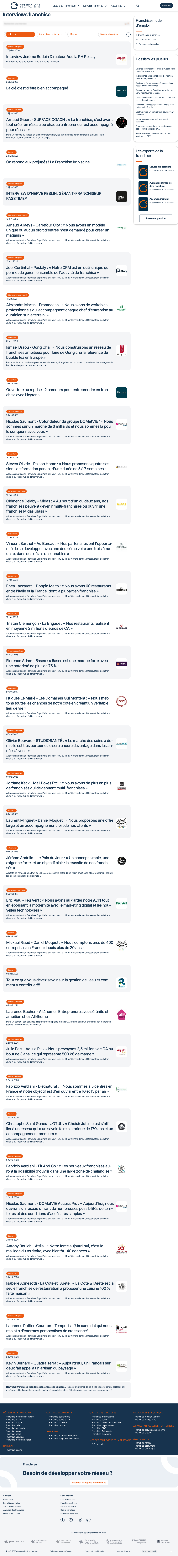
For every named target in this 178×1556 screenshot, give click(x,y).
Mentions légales (123, 1551)
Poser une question (155, 218)
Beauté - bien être (109, 34)
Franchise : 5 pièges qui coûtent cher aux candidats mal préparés (155, 105)
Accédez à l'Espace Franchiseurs (89, 1482)
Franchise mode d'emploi (149, 22)
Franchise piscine (14, 1450)
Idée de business (67, 1499)
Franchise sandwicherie (17, 1428)
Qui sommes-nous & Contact (61, 1551)
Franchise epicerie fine (60, 1419)
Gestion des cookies (149, 1551)
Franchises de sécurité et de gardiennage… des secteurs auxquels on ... (154, 127)
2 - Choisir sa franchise (146, 39)
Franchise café (13, 1425)
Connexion (166, 5)
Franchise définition (11, 1503)
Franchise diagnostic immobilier (64, 1438)
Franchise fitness (143, 1442)
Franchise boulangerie (59, 1416)
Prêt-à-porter (98, 1444)
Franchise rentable (68, 1503)
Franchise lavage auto (145, 1419)
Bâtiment (74, 34)
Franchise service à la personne (150, 1429)
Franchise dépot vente (103, 1425)
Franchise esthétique (145, 1448)
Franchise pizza (13, 1419)
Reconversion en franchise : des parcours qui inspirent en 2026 (155, 134)
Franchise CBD (99, 1428)
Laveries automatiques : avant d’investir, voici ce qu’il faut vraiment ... (155, 70)
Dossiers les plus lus (152, 59)
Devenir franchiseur (11, 1513)
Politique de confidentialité (94, 1551)
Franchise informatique (103, 1416)
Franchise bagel (13, 1434)
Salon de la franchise (12, 1506)
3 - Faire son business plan (147, 44)
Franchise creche (143, 1432)
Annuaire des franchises (13, 1510)
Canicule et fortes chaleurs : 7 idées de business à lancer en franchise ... (155, 84)
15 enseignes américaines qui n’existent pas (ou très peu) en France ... (155, 77)
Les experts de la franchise (149, 153)
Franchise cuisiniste (101, 1434)
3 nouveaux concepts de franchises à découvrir (152, 120)
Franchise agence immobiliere (63, 1435)
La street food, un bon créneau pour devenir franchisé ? (155, 113)
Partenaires (8, 1499)
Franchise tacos (13, 1431)
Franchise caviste (57, 1425)
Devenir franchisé (68, 1506)
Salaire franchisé (67, 1510)
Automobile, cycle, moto (50, 34)
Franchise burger (14, 1422)
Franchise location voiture (147, 1416)
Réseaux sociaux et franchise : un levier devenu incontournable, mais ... (154, 91)
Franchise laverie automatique (106, 1422)
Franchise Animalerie (102, 1431)
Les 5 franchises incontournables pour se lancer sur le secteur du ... (155, 98)
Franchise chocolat (58, 1422)
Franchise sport (99, 1419)
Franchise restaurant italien (19, 1439)
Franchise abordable (69, 1513)
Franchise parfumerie (145, 1445)
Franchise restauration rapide (20, 1416)
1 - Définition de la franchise (148, 35)
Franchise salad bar (15, 1436)
